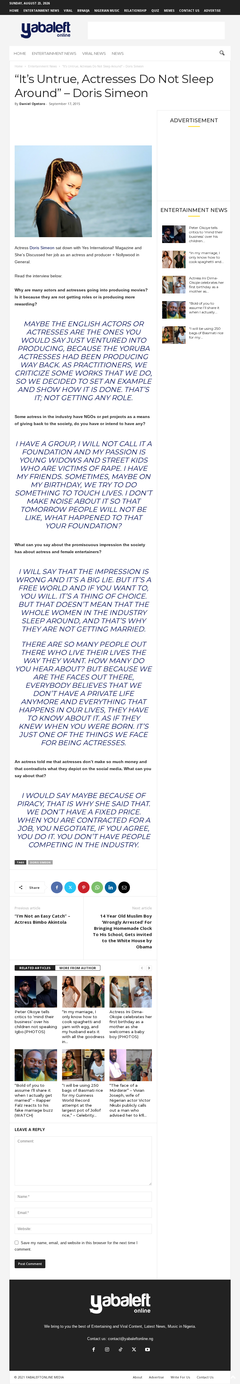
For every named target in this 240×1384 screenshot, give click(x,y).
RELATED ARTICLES (35, 968)
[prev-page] (142, 968)
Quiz (155, 11)
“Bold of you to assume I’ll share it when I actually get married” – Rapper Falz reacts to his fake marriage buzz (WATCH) (34, 1100)
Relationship (135, 11)
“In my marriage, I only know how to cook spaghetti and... (206, 257)
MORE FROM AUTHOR (77, 968)
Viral (68, 11)
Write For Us (180, 1377)
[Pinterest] (84, 887)
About (137, 1377)
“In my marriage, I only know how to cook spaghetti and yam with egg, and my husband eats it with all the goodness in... (83, 1026)
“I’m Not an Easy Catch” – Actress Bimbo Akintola (42, 919)
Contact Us (189, 11)
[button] (221, 53)
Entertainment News (41, 11)
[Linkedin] (110, 887)
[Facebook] (57, 887)
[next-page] (149, 968)
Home (14, 11)
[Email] (124, 887)
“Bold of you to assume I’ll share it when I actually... (204, 307)
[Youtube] (147, 1350)
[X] (70, 887)
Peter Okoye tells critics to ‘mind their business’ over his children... (206, 234)
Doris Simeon (42, 247)
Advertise (212, 11)
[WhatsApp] (97, 887)
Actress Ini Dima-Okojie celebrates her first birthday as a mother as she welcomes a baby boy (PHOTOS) (130, 1024)
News (118, 53)
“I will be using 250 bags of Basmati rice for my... (206, 332)
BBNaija (83, 11)
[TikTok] (120, 1350)
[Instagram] (107, 1350)
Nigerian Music (106, 11)
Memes (169, 11)
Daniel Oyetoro (32, 103)
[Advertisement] (156, 30)
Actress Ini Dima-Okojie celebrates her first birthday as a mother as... (206, 284)
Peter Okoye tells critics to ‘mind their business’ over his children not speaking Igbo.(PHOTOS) (36, 1021)
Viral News (94, 53)
